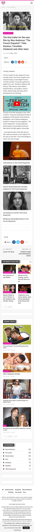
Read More (17, 530)
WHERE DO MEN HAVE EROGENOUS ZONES (25, 254)
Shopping (8, 462)
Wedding (8, 465)
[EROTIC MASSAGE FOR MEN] (17, 362)
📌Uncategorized (10, 469)
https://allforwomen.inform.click (24, 507)
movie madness (8, 33)
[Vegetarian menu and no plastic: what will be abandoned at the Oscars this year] (24, 288)
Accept (26, 528)
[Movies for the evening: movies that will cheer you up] (24, 269)
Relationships (9, 456)
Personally (6, 371)
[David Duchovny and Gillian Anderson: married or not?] (17, 417)
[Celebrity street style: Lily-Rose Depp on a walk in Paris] (17, 389)
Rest (5, 425)
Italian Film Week (8, 252)
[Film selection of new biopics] (9, 269)
